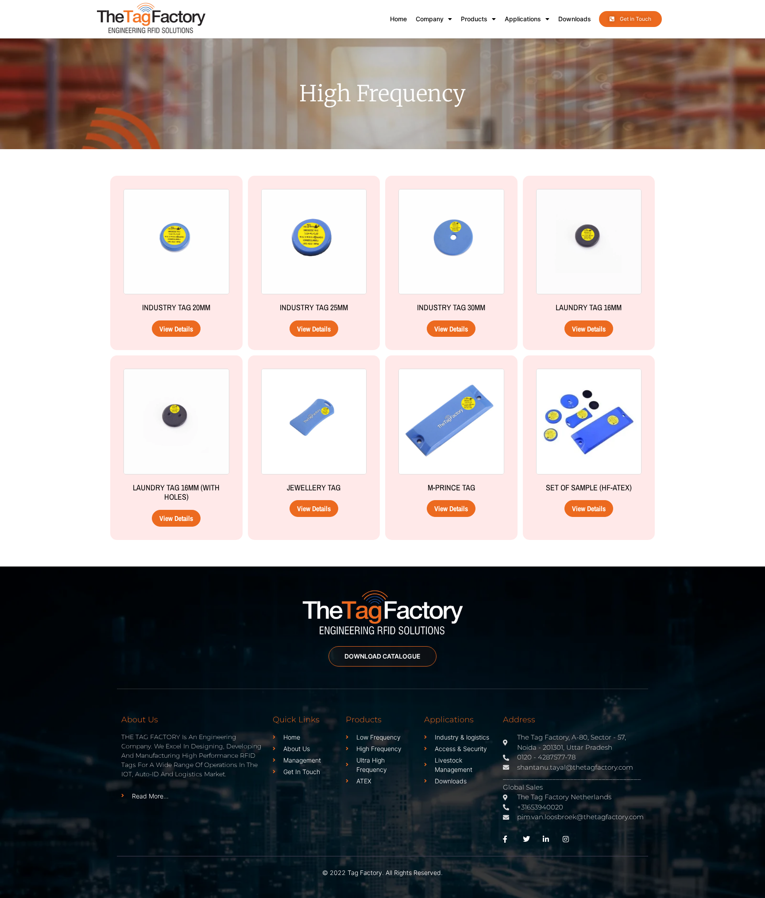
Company (430, 19)
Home (398, 19)
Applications (523, 19)
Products (474, 19)
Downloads (574, 19)
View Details (176, 329)
